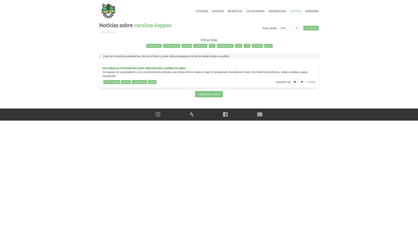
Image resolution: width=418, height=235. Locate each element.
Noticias (295, 11)
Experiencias (277, 11)
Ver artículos (311, 28)
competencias (154, 46)
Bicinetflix (235, 11)
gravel (268, 46)
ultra (238, 46)
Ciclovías (202, 11)
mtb (212, 46)
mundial (125, 82)
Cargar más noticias (209, 94)
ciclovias (186, 46)
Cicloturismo (255, 11)
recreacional (200, 46)
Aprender (312, 11)
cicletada (257, 46)
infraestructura (225, 46)
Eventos (218, 11)
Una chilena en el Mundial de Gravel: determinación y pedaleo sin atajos (144, 68)
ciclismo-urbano (172, 46)
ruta (247, 46)
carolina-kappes (112, 82)
